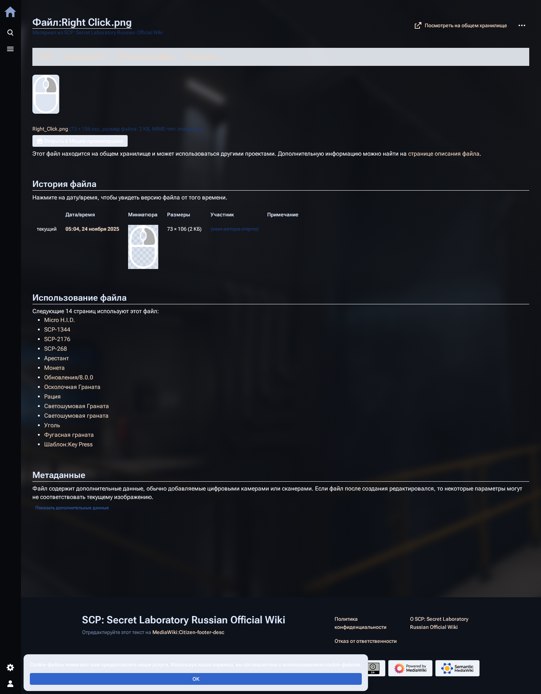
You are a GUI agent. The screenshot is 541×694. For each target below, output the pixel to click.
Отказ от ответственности (366, 641)
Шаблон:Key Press (68, 444)
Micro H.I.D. (59, 319)
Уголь (52, 425)
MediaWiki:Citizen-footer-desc (188, 632)
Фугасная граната (69, 434)
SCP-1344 (57, 329)
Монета (54, 367)
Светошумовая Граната (76, 406)
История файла (84, 56)
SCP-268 (55, 348)
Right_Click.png (50, 129)
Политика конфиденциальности (360, 623)
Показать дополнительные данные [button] (72, 507)
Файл (45, 56)
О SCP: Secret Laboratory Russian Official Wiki (439, 623)
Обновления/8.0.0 (68, 377)
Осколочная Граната (72, 386)
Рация (52, 396)
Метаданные (202, 56)
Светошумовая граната (76, 415)
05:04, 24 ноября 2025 (92, 229)
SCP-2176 (57, 339)
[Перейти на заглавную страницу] (10, 11)
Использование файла (145, 56)
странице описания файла (444, 153)
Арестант (56, 358)
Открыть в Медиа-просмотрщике (83, 141)
